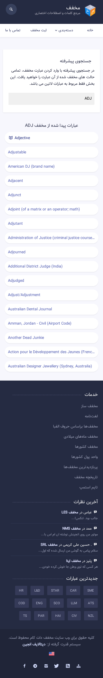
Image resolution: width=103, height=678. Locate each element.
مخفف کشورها (86, 447)
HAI (58, 616)
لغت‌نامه (91, 416)
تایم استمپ (88, 488)
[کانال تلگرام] (35, 666)
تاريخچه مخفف (86, 477)
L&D (37, 590)
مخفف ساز (89, 406)
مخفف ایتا (73, 561)
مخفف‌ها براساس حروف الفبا (75, 427)
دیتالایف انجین (34, 645)
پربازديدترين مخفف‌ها (81, 467)
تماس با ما (12, 30)
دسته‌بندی (66, 30)
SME (90, 590)
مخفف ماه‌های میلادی (81, 437)
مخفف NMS (71, 528)
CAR (73, 590)
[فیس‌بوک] (24, 666)
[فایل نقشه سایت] (78, 666)
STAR (55, 590)
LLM (74, 603)
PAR (41, 616)
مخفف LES (70, 512)
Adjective (21, 138)
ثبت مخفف (38, 30)
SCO (57, 603)
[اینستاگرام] (46, 666)
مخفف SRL (49, 545)
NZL (91, 616)
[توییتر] (57, 666)
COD (21, 603)
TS (25, 616)
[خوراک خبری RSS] (67, 666)
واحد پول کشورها (84, 457)
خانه (90, 30)
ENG (39, 603)
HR (21, 590)
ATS (91, 603)
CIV (74, 616)
